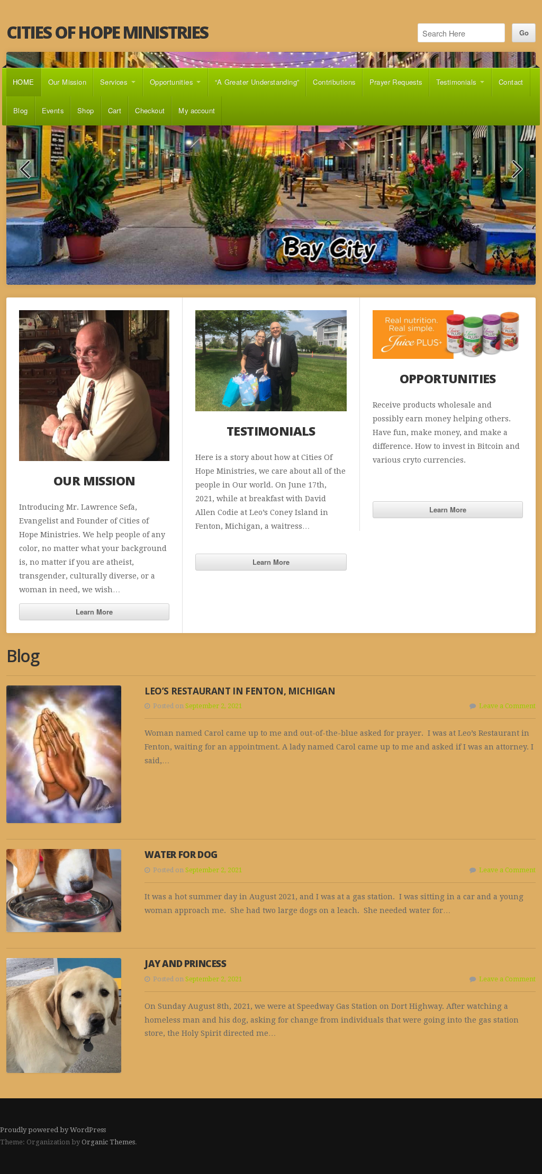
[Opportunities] (447, 334)
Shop (85, 110)
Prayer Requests (395, 82)
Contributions (334, 82)
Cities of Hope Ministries (107, 32)
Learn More (94, 612)
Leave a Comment (507, 706)
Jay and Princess (185, 964)
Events (53, 110)
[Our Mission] (94, 385)
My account (196, 110)
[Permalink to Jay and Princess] (63, 1016)
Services (113, 82)
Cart (115, 110)
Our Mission (67, 82)
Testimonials (456, 82)
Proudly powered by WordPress (53, 1130)
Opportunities (171, 82)
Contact (511, 82)
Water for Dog (181, 854)
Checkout (150, 110)
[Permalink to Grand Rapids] (271, 168)
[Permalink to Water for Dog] (63, 890)
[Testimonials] (271, 361)
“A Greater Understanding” (257, 82)
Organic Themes (108, 1142)
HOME (23, 82)
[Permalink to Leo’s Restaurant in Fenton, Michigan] (63, 754)
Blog (20, 110)
